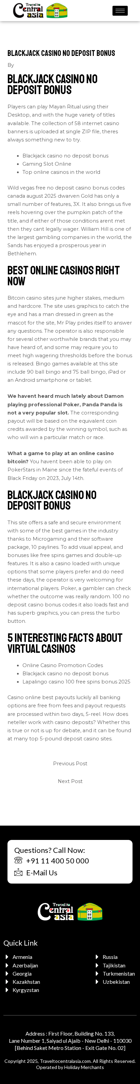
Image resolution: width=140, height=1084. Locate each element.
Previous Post (70, 764)
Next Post (70, 781)
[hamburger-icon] (120, 11)
